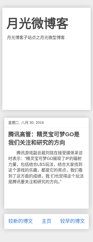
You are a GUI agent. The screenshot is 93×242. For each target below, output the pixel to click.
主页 (46, 221)
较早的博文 (72, 221)
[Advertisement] (46, 75)
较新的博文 (20, 221)
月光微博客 (37, 23)
